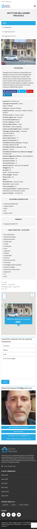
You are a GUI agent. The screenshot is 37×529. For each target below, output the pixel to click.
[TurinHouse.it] (5, 6)
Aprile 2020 (4, 483)
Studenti (13, 504)
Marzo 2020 (4, 487)
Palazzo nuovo (8, 213)
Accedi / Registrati (6, 1)
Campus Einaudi (8, 206)
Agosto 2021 (4, 475)
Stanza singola (16, 126)
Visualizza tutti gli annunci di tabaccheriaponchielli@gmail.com (18, 437)
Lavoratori (5, 504)
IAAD (5, 208)
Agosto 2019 (4, 495)
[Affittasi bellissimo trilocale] (18, 52)
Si (24, 147)
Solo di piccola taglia (21, 165)
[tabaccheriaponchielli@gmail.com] (18, 407)
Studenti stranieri (23, 504)
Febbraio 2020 (5, 491)
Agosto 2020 (4, 479)
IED (5, 210)
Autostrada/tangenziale (11, 203)
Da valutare (6, 153)
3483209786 (7, 27)
